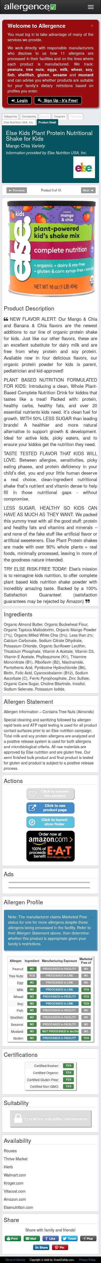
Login (21, 100)
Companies (29, 116)
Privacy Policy (87, 1260)
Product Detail (47, 122)
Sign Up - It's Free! (60, 100)
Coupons (59, 116)
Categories (10, 116)
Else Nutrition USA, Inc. (19, 122)
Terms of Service (15, 1260)
